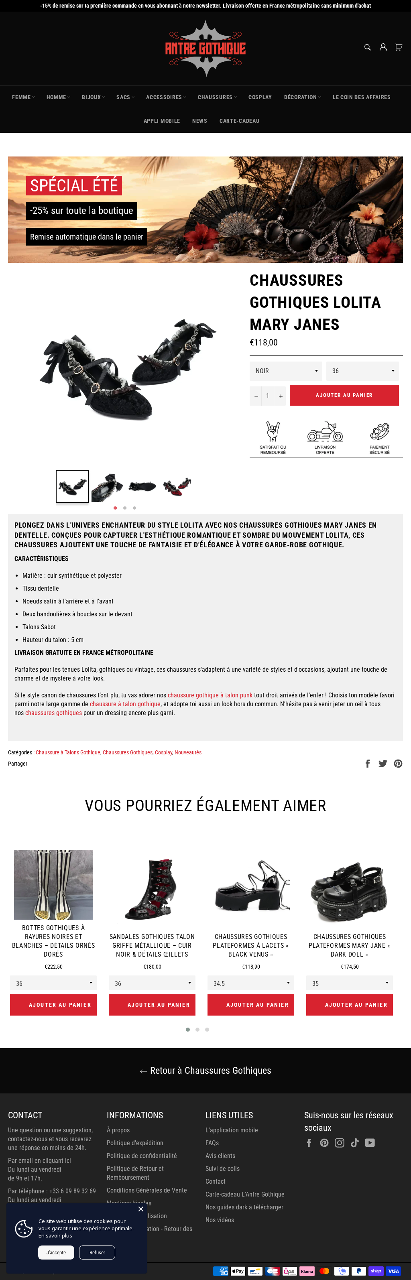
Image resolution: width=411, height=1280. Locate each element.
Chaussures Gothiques (128, 752)
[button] (188, 1030)
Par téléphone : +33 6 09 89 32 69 (52, 1191)
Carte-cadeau (239, 121)
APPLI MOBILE (162, 121)
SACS (123, 97)
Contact (216, 1181)
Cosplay (163, 752)
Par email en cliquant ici (39, 1160)
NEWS (200, 121)
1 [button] (115, 508)
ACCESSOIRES (164, 97)
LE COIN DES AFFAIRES (362, 97)
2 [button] (125, 508)
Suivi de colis (223, 1168)
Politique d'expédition (135, 1143)
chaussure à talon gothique (125, 704)
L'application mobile (232, 1130)
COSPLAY (260, 97)
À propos (118, 1130)
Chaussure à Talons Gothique (68, 752)
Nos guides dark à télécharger (244, 1207)
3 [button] (134, 508)
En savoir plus (55, 1235)
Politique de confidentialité (142, 1156)
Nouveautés (188, 752)
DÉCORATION (300, 97)
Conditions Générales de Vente (147, 1190)
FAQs (212, 1143)
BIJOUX (91, 97)
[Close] (141, 1209)
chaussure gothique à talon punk (210, 695)
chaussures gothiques (53, 713)
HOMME (57, 97)
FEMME (21, 97)
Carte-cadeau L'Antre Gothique (245, 1194)
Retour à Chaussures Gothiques (209, 1070)
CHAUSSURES (215, 97)
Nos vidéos (220, 1220)
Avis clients (220, 1156)
